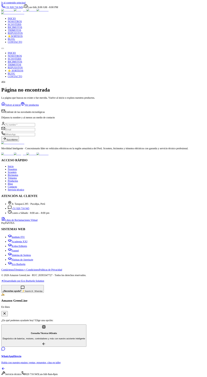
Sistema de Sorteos (21, 255)
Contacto (12, 186)
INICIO (12, 53)
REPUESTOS (15, 67)
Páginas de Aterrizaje (22, 259)
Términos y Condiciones (26, 269)
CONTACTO (15, 76)
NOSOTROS (15, 56)
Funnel (15, 250)
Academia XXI (19, 241)
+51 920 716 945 (20, 208)
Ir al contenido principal (13, 2)
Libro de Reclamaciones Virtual (21, 220)
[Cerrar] (4, 313)
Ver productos (32, 105)
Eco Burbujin (18, 264)
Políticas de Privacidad (50, 269)
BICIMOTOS (15, 61)
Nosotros (12, 169)
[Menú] (2, 48)
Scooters (12, 172)
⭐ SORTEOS (15, 70)
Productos (13, 181)
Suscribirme (12, 140)
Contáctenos (7, 269)
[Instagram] (20, 10)
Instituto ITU (18, 237)
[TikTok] (32, 10)
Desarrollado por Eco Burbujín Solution (22, 280)
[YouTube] (43, 10)
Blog (10, 183)
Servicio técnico (16, 189)
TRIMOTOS (14, 64)
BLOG (11, 73)
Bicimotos (13, 175)
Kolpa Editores (19, 246)
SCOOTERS (14, 58)
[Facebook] (7, 10)
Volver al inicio (13, 105)
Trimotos (12, 178)
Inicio (11, 166)
